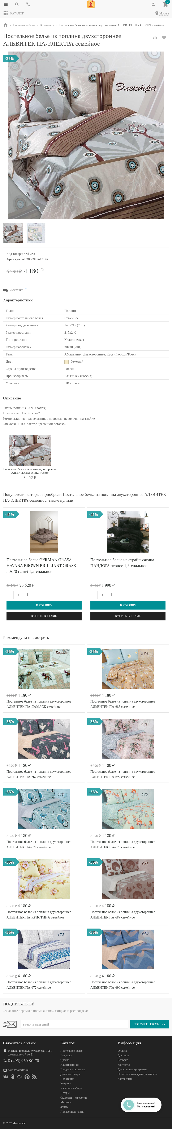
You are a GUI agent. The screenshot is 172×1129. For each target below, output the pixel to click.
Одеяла (64, 1060)
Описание (12, 398)
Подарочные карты (72, 1111)
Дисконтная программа (132, 1069)
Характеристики (18, 300)
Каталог (17, 13)
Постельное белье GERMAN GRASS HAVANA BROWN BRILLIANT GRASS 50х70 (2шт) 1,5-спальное (41, 565)
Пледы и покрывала (72, 1069)
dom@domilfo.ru (18, 1070)
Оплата (122, 1051)
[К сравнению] (155, 37)
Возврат (123, 1060)
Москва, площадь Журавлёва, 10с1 (30, 1051)
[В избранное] (164, 37)
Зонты (64, 1107)
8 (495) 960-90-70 (23, 1060)
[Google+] (19, 1076)
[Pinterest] (27, 1076)
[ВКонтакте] (5, 1076)
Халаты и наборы (71, 1088)
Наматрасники (69, 1065)
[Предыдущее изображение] (9, 531)
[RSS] (34, 1076)
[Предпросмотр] (44, 531)
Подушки (66, 1055)
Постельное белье (71, 1051)
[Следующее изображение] (79, 531)
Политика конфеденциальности (138, 1074)
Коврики (65, 1083)
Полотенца (67, 1079)
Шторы (64, 1093)
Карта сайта (125, 1079)
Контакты (124, 1065)
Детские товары (70, 1074)
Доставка (123, 1055)
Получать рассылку (149, 1024)
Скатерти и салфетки (73, 1097)
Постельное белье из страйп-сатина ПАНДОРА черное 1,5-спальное (122, 562)
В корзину (44, 605)
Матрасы (65, 1102)
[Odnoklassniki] (12, 1076)
